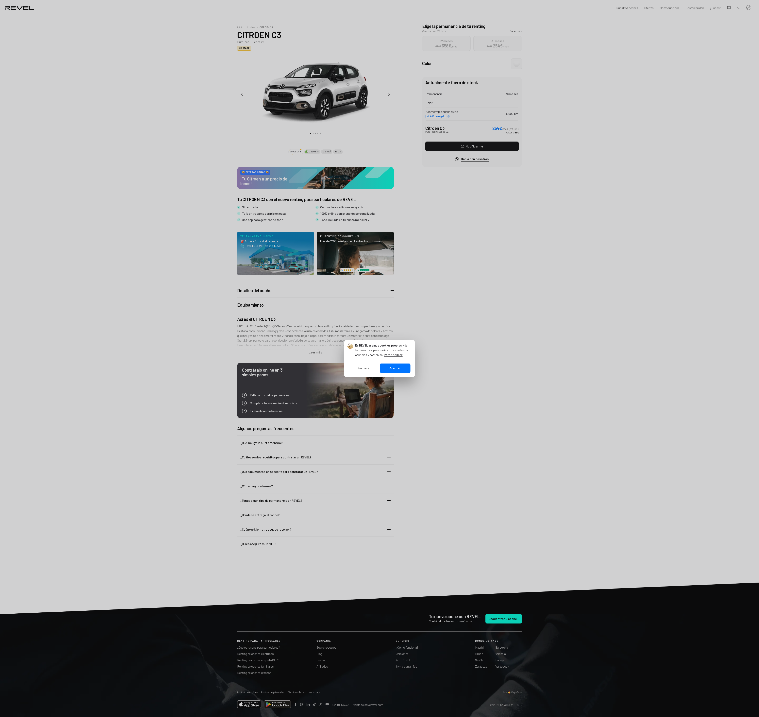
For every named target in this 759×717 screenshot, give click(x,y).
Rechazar (364, 368)
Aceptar (395, 368)
